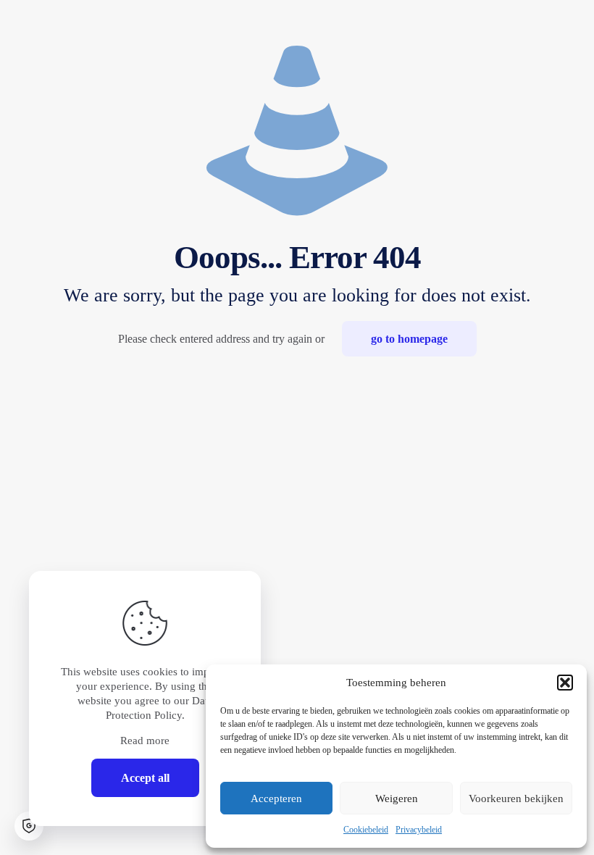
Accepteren (276, 798)
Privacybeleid (419, 830)
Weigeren (396, 798)
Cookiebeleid (365, 830)
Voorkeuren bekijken (516, 798)
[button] (565, 682)
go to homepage (409, 339)
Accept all (145, 778)
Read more (145, 740)
